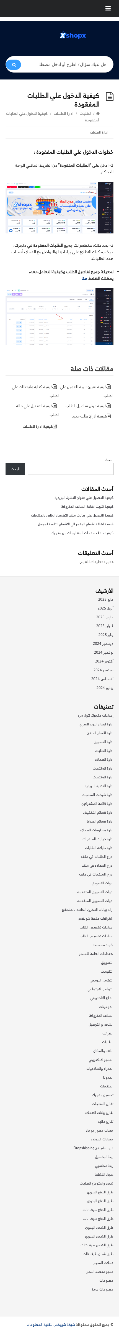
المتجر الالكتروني (101, 1060)
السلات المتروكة (101, 1015)
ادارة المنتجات (103, 768)
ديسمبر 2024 (103, 643)
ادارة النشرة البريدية (99, 786)
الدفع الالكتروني (101, 998)
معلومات (106, 1280)
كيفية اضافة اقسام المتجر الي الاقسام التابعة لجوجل (75, 524)
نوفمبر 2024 (103, 652)
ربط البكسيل (104, 1157)
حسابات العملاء (102, 1139)
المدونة (107, 1077)
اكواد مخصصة (103, 945)
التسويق (107, 962)
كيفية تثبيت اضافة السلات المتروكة (87, 506)
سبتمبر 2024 (103, 670)
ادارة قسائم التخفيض (98, 812)
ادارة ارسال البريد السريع (96, 724)
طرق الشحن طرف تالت (97, 1245)
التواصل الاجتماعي (100, 989)
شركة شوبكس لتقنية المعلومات (51, 1324)
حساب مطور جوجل (99, 1130)
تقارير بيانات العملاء (99, 1112)
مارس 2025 (104, 617)
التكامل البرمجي (101, 980)
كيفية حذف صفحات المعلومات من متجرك (82, 533)
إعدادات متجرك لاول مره (95, 715)
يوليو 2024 (105, 688)
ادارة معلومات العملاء (96, 830)
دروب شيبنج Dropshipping (93, 1148)
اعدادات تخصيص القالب (96, 927)
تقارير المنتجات (102, 1104)
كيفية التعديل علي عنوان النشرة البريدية (84, 497)
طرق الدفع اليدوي (100, 1192)
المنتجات (106, 1086)
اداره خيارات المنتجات (97, 839)
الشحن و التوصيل (101, 1024)
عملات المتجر (103, 1263)
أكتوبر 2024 (104, 661)
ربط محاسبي (104, 1165)
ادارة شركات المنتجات (97, 795)
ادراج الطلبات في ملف (97, 856)
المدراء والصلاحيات (99, 1068)
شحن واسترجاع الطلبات (96, 1183)
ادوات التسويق (102, 883)
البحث (109, 460)
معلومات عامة (102, 1289)
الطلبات (85, 113)
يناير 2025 (106, 635)
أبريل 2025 (105, 608)
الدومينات (106, 1007)
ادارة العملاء (104, 759)
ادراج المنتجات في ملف (96, 874)
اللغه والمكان (103, 1051)
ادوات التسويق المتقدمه (95, 892)
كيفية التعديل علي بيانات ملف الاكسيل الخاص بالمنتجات (72, 515)
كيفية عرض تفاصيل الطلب (86, 405)
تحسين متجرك (102, 1095)
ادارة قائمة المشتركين (97, 803)
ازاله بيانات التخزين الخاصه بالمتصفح (87, 909)
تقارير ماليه (105, 1121)
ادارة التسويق (103, 742)
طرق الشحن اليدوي (99, 1227)
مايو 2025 (105, 599)
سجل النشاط (104, 1174)
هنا (84, 278)
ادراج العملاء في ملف (97, 865)
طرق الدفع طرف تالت (97, 1210)
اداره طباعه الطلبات (99, 848)
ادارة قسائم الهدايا (100, 821)
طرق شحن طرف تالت (98, 1254)
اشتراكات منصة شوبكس (95, 918)
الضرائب (107, 1033)
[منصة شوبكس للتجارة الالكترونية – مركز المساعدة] (73, 35)
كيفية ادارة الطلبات (38, 426)
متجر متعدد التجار (100, 1271)
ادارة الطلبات (63, 113)
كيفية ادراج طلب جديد (89, 416)
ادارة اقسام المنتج (100, 733)
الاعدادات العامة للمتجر (96, 954)
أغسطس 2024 (102, 679)
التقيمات (107, 971)
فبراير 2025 (104, 626)
